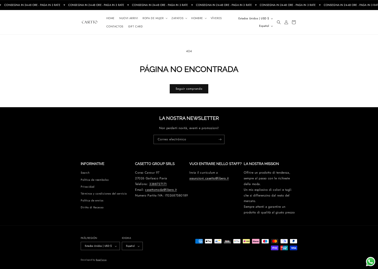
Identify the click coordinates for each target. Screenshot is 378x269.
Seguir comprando (189, 89)
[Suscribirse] (220, 139)
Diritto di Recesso (92, 207)
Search (85, 173)
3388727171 (158, 184)
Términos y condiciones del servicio (104, 193)
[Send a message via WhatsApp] (370, 261)
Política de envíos (92, 200)
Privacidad (87, 187)
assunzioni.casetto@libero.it (209, 178)
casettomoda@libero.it (161, 189)
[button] (154, 18)
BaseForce (101, 260)
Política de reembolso (95, 180)
